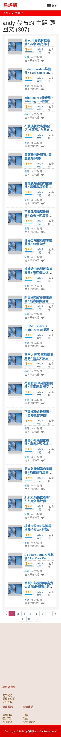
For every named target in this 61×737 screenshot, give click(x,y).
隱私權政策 (8, 698)
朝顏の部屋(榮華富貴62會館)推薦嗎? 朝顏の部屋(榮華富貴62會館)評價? (38, 588)
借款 (25, 718)
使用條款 (7, 702)
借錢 (25, 715)
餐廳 (26, 57)
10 (29, 618)
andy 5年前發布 (40, 52)
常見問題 (7, 715)
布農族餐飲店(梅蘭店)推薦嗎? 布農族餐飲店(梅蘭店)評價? (38, 130)
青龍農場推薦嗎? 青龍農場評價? (38, 156)
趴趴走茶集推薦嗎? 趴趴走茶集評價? (37, 499)
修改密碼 (7, 722)
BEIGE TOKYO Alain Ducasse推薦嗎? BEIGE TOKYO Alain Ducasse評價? (38, 331)
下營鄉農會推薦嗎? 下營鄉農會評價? (37, 413)
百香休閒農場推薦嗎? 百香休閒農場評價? (38, 215)
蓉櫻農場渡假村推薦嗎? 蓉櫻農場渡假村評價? (38, 187)
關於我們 (7, 695)
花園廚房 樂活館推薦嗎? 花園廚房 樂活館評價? (38, 387)
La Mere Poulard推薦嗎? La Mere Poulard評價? (39, 558)
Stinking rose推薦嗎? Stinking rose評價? (38, 99)
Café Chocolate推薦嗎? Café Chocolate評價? (38, 72)
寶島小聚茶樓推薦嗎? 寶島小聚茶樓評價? (38, 444)
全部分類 (15, 13)
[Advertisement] (30, 654)
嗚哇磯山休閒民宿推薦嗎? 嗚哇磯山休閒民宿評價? (38, 272)
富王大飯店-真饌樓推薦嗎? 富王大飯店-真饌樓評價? (38, 358)
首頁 (5, 13)
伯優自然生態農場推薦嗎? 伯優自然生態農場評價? (38, 244)
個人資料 (7, 718)
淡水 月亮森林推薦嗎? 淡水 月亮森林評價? (38, 44)
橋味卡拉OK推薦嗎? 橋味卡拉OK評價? (38, 527)
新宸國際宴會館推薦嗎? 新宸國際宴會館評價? (38, 301)
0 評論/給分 (33, 60)
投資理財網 (29, 722)
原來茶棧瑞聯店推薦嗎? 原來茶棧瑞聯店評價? (38, 472)
